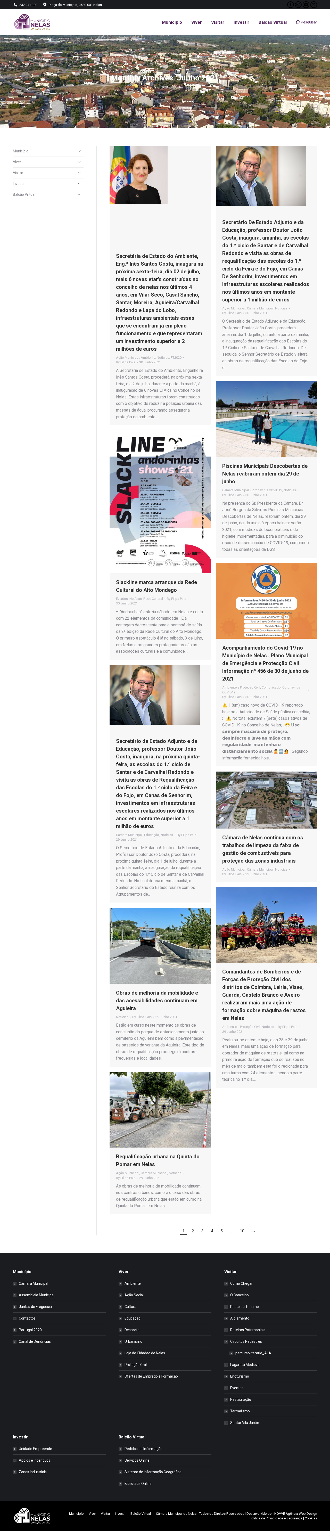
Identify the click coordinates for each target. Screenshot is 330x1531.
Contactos (27, 1318)
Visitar (18, 173)
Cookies (311, 1518)
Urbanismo (133, 1341)
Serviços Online (137, 1460)
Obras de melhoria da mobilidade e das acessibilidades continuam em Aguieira (157, 1000)
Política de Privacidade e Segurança (276, 1518)
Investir (19, 184)
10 (242, 1231)
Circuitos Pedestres (246, 1341)
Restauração (240, 1399)
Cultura (130, 1307)
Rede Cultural (153, 599)
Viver (17, 162)
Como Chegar (241, 1283)
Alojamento (239, 1318)
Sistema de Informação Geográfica (153, 1472)
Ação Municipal (127, 357)
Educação (151, 835)
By (125, 362)
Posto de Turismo (244, 1307)
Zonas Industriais (33, 1472)
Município (20, 151)
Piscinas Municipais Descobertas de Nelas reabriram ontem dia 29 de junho (265, 474)
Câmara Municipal (260, 308)
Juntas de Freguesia (35, 1307)
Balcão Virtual (24, 194)
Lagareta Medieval (245, 1365)
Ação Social (134, 1295)
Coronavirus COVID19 (266, 490)
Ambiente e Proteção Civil (241, 687)
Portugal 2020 (30, 1330)
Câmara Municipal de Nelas (176, 1514)
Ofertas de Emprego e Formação (151, 1376)
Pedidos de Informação (143, 1449)
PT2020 (176, 357)
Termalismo (240, 1411)
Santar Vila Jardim (245, 1423)
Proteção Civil (136, 1365)
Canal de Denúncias (35, 1341)
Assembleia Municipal (36, 1295)
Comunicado (271, 687)
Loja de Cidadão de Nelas (145, 1353)
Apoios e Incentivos (34, 1460)
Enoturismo (239, 1376)
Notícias (163, 357)
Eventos (122, 599)
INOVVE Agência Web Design (295, 1514)
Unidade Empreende (35, 1449)
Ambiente (148, 357)
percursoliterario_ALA (253, 1353)
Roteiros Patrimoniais (247, 1330)
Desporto (132, 1330)
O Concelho (239, 1295)
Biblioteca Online (138, 1483)
